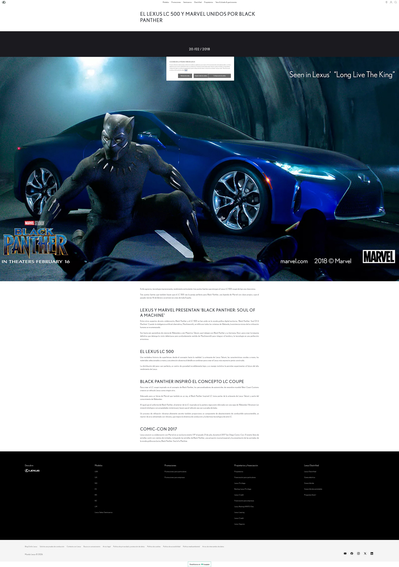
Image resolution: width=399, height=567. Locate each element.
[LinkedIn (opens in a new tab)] (372, 553)
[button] (8, 2)
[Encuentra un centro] (386, 2)
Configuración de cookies (219, 75)
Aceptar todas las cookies (201, 75)
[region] (200, 69)
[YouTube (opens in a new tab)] (345, 553)
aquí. (186, 70)
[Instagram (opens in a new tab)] (358, 553)
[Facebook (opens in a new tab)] (352, 553)
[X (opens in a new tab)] (365, 553)
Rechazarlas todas (185, 75)
